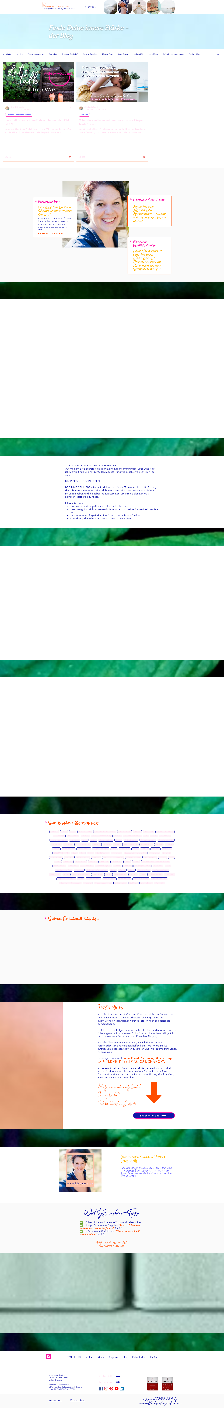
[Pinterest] (111, 1388)
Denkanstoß (116, 861)
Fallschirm (69, 857)
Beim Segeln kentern (142, 866)
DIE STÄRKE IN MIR (61, 853)
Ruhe (90, 853)
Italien (113, 870)
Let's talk (133, 874)
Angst (93, 840)
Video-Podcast (146, 844)
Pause (57, 861)
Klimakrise (79, 870)
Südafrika (96, 857)
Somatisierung (56, 857)
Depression (149, 831)
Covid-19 (85, 836)
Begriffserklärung (94, 879)
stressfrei (54, 831)
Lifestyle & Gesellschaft (70, 54)
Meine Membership (159, 879)
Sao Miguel (117, 853)
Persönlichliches (194, 54)
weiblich (107, 844)
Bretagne (104, 861)
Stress (118, 840)
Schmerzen (56, 844)
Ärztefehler (74, 840)
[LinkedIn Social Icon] (122, 1388)
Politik (135, 849)
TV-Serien (68, 844)
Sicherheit (166, 853)
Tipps (73, 831)
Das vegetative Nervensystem (135, 853)
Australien (93, 861)
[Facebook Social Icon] (101, 1388)
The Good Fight (143, 870)
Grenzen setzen (82, 857)
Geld (74, 853)
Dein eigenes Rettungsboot (97, 870)
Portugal (145, 849)
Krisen (154, 836)
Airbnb (131, 870)
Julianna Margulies (103, 866)
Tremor (117, 866)
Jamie (127, 861)
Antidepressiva (59, 866)
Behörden (166, 849)
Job (146, 836)
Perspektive (124, 849)
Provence (155, 849)
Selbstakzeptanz (131, 840)
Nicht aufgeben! (83, 849)
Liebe (143, 874)
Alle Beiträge (7, 54)
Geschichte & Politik (166, 840)
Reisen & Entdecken (90, 54)
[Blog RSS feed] (48, 1356)
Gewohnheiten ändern (165, 831)
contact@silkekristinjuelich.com (68, 1387)
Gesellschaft (165, 836)
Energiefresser (120, 874)
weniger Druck (146, 883)
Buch (168, 866)
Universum (158, 866)
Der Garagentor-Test (64, 870)
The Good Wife (87, 866)
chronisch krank (124, 831)
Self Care (20, 54)
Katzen (108, 874)
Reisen (117, 836)
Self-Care (127, 866)
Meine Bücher (153, 54)
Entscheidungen (85, 831)
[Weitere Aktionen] (71, 108)
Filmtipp (162, 857)
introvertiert (170, 874)
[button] (218, 54)
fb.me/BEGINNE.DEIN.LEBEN (61, 1389)
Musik (85, 840)
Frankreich (68, 861)
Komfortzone (54, 874)
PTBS (114, 849)
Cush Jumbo (80, 861)
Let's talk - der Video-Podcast (173, 54)
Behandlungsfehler (148, 840)
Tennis (136, 861)
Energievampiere (155, 874)
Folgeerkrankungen (101, 849)
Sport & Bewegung (82, 844)
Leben (64, 831)
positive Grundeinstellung (102, 836)
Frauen (150, 1042)
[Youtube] (116, 1388)
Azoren (66, 874)
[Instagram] (106, 1388)
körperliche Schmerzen (66, 879)
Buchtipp (97, 844)
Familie (169, 844)
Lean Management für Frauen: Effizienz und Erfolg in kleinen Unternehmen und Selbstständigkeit (147, 260)
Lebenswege (59, 836)
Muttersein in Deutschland (113, 857)
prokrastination (120, 883)
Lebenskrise (97, 874)
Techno (122, 870)
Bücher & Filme (107, 54)
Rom (82, 853)
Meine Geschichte (130, 844)
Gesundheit (53, 54)
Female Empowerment (36, 54)
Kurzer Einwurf (123, 54)
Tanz (171, 857)
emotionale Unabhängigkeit (105, 831)
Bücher (117, 844)
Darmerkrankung (106, 840)
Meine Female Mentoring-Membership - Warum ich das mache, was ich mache (150, 213)
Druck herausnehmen (81, 874)
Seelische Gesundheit (132, 836)
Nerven (56, 849)
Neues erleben (68, 849)
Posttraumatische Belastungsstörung (156, 861)
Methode (159, 844)
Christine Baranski (133, 857)
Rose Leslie (73, 866)
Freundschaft (73, 836)
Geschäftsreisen (102, 853)
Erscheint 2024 (138, 54)
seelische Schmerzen (58, 840)
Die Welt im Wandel (160, 870)
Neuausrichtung (149, 857)
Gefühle (137, 831)
